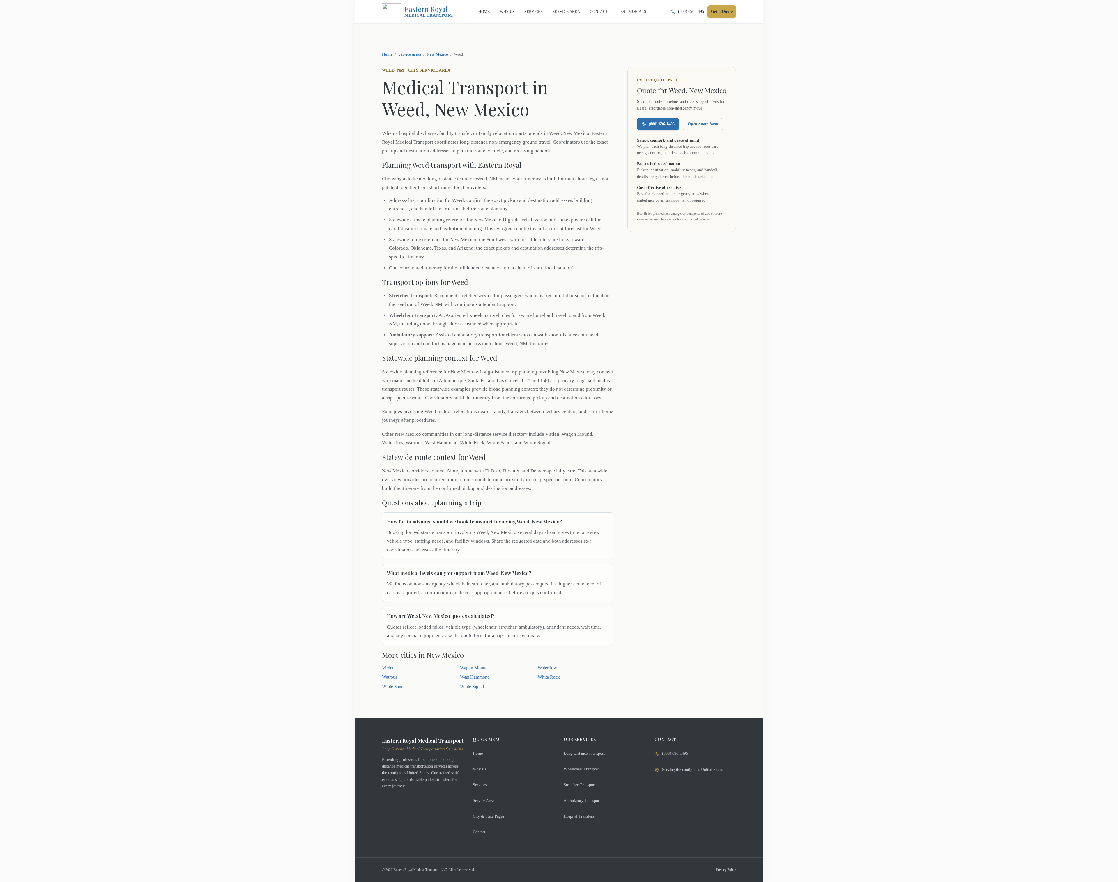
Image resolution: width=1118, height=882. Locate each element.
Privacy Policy (726, 870)
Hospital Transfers (579, 816)
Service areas (409, 54)
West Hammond (475, 677)
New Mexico (437, 54)
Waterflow (547, 667)
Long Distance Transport (584, 753)
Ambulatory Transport (582, 800)
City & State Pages (488, 816)
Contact (479, 832)
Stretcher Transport (580, 785)
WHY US (507, 11)
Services (480, 785)
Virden (388, 667)
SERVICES (533, 11)
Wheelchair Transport (581, 769)
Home (387, 54)
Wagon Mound (474, 667)
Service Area (483, 800)
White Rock (549, 677)
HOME (484, 11)
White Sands (393, 686)
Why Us (479, 769)
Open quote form (703, 124)
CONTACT (599, 11)
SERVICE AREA (566, 11)
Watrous (389, 677)
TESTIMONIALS (632, 11)
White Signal (472, 686)
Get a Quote (722, 11)
